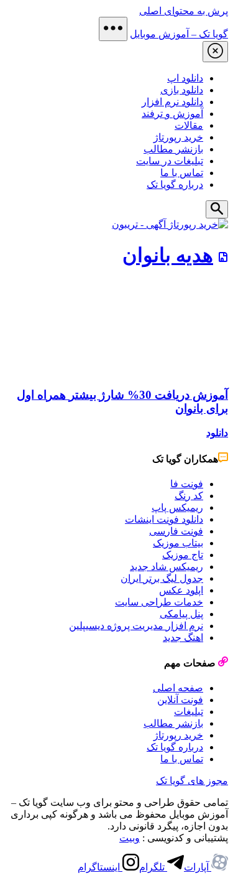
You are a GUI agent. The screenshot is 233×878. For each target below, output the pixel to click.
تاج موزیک (182, 554)
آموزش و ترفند (172, 113)
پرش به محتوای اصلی (183, 11)
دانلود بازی (181, 90)
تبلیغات (188, 711)
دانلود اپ (185, 78)
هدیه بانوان (167, 255)
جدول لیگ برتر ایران (162, 578)
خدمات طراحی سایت (159, 602)
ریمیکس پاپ (177, 507)
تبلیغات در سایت (169, 161)
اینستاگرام (100, 867)
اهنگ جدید (183, 637)
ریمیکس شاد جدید (166, 566)
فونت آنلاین (180, 699)
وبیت (129, 838)
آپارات (197, 867)
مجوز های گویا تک (192, 780)
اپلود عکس (181, 590)
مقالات (189, 125)
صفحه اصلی (178, 688)
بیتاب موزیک (178, 543)
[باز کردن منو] (113, 29)
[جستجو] (217, 209)
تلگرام (153, 867)
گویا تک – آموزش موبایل (179, 34)
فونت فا (186, 484)
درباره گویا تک (175, 184)
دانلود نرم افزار (172, 101)
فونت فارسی (176, 531)
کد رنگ (189, 495)
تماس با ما (181, 172)
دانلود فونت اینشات (164, 519)
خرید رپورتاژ (178, 137)
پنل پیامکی (181, 614)
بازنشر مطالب (173, 149)
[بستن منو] (215, 51)
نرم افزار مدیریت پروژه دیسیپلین (136, 625)
